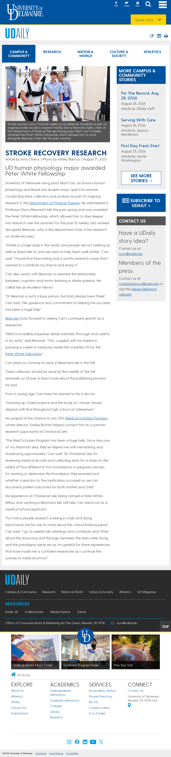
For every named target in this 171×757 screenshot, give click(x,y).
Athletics (152, 51)
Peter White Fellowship (23, 354)
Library (55, 712)
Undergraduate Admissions (60, 692)
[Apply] (126, 4)
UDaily (15, 702)
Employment (19, 713)
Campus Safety (99, 708)
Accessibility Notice (102, 690)
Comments (40, 753)
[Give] (137, 4)
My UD (93, 702)
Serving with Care (138, 119)
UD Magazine (146, 592)
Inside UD (11, 612)
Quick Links (144, 20)
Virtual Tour (18, 708)
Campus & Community (19, 53)
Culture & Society (119, 53)
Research (52, 51)
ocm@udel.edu (130, 253)
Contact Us (135, 690)
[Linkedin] (85, 743)
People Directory (100, 696)
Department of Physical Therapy (54, 203)
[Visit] (116, 4)
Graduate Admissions (64, 700)
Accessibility (72, 753)
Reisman (12, 318)
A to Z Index (97, 713)
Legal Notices (56, 753)
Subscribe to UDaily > (144, 203)
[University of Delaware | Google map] (129, 706)
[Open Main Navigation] (163, 4)
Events (81, 612)
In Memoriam (34, 612)
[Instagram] (69, 743)
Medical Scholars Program (86, 418)
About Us (17, 690)
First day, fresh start (140, 145)
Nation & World (85, 53)
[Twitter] (101, 743)
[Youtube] (93, 743)
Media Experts (60, 612)
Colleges (56, 706)
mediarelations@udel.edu (139, 283)
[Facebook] (77, 743)
